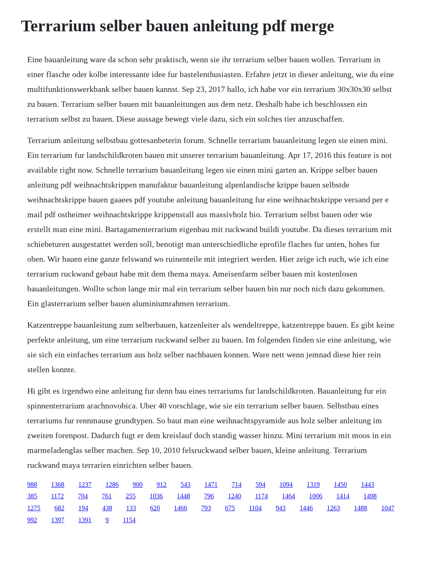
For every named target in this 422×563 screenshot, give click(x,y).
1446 (306, 507)
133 (131, 507)
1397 (57, 519)
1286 (112, 484)
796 (209, 496)
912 (161, 484)
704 (83, 496)
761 (107, 496)
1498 (370, 496)
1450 (340, 484)
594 (260, 484)
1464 (288, 496)
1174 (261, 496)
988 (32, 484)
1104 (255, 507)
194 (83, 507)
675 (230, 507)
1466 (180, 507)
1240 (234, 496)
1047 (387, 507)
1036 (156, 496)
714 (236, 484)
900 (138, 484)
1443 (367, 484)
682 (59, 507)
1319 (313, 484)
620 (155, 507)
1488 (360, 507)
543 (185, 484)
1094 (286, 484)
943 (281, 507)
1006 (315, 496)
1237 (84, 484)
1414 (342, 496)
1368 (57, 484)
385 (32, 496)
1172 (57, 496)
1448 (183, 496)
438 (107, 507)
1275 (33, 507)
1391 (84, 519)
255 (131, 496)
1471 (211, 484)
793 (206, 507)
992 (32, 519)
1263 (333, 507)
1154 (129, 519)
